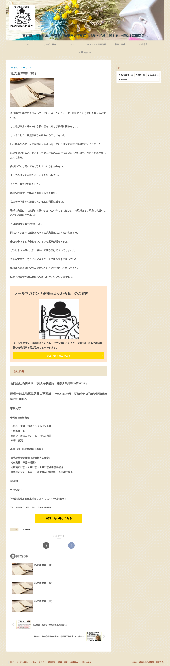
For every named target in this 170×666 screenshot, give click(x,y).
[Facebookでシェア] (71, 545)
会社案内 (74, 662)
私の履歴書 (26, 529)
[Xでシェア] (46, 545)
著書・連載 (63, 662)
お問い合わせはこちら (58, 518)
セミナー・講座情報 (47, 662)
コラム (33, 662)
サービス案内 (22, 662)
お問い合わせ (86, 662)
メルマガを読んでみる (59, 355)
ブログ (15, 529)
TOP (12, 662)
